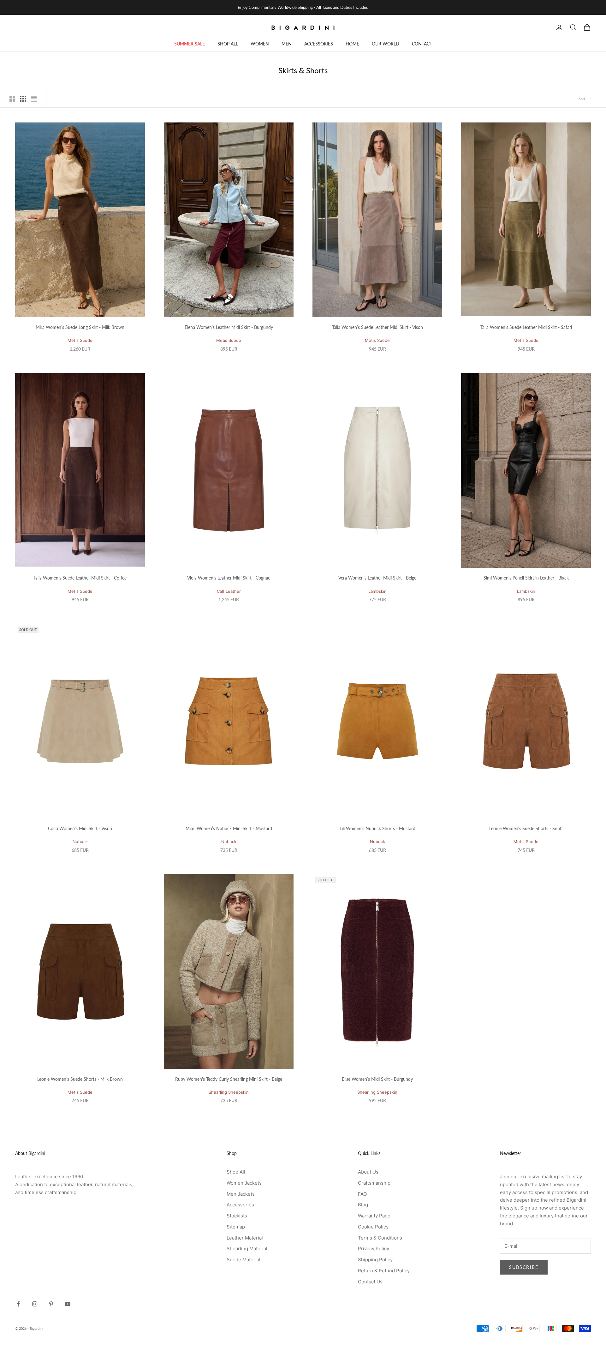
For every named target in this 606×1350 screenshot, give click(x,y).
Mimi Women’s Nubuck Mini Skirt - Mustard (229, 828)
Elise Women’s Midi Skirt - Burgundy (377, 1079)
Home (20, 60)
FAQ (362, 1194)
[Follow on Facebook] (18, 1304)
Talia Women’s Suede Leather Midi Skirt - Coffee (80, 577)
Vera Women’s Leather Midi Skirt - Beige (377, 577)
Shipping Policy (375, 1260)
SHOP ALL (227, 43)
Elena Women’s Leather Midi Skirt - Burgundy (229, 327)
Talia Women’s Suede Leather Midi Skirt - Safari (526, 327)
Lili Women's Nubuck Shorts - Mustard (377, 828)
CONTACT (422, 43)
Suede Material (243, 1260)
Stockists (237, 1216)
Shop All (236, 1172)
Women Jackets (244, 1183)
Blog (363, 1205)
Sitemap (236, 1227)
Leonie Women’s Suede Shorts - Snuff (526, 828)
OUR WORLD (385, 43)
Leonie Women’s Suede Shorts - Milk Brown (80, 1079)
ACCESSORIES (318, 43)
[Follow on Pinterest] (51, 1304)
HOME (352, 43)
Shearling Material (247, 1249)
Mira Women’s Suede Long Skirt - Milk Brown (80, 327)
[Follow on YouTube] (67, 1304)
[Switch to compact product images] (34, 98)
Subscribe (523, 1267)
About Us (368, 1172)
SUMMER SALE (189, 43)
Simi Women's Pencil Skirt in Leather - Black (526, 577)
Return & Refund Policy (384, 1271)
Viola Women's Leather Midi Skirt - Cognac (228, 577)
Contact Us (370, 1282)
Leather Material (245, 1238)
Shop (36, 60)
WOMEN (260, 43)
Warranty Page (374, 1216)
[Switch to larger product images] (12, 98)
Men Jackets (241, 1194)
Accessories (240, 1205)
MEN (287, 43)
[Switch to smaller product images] (23, 98)
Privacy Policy (373, 1249)
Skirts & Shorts (60, 60)
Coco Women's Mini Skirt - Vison (80, 828)
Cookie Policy (373, 1227)
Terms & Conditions (380, 1238)
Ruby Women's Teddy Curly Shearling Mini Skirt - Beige (228, 1079)
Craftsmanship (374, 1183)
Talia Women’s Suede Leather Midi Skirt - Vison (377, 327)
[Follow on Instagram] (35, 1304)
